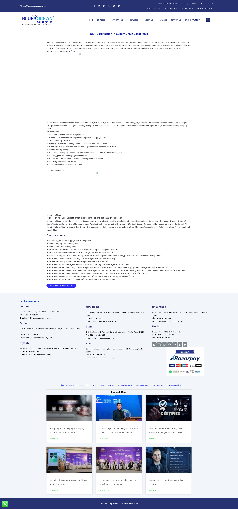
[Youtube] (174, 344)
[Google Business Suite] (119, 6)
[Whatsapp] (164, 344)
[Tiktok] (180, 344)
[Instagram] (114, 6)
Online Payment (192, 20)
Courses (101, 20)
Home (90, 20)
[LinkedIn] (104, 6)
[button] (208, 20)
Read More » (55, 439)
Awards (163, 20)
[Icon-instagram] (159, 344)
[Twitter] (99, 6)
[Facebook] (94, 6)
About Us (149, 20)
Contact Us (176, 20)
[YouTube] (109, 6)
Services (134, 20)
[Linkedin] (154, 344)
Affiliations (117, 20)
